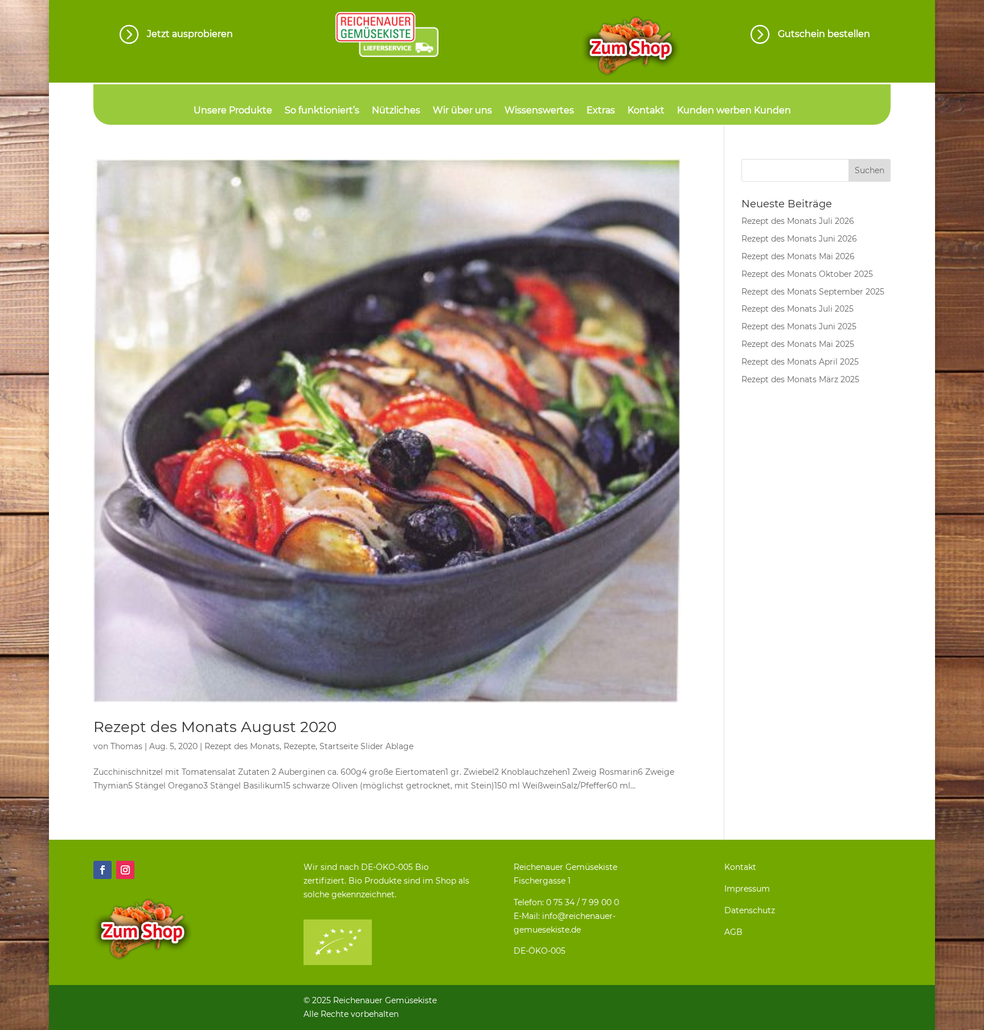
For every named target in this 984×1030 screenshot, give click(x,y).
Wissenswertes (539, 111)
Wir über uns (462, 111)
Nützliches (396, 111)
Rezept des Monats (242, 746)
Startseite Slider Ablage (366, 746)
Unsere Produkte (233, 111)
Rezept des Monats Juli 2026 (797, 221)
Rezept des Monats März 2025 (800, 379)
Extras (601, 111)
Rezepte (299, 746)
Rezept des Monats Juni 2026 (799, 239)
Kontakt (646, 111)
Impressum (747, 889)
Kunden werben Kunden (734, 111)
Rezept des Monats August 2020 (215, 727)
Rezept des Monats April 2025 (800, 362)
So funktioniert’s (322, 111)
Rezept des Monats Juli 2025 (797, 309)
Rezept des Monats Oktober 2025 (807, 274)
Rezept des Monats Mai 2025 (797, 344)
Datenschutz (749, 910)
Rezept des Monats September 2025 (812, 292)
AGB (733, 932)
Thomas (126, 746)
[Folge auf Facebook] (102, 870)
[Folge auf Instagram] (125, 870)
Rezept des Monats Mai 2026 (798, 256)
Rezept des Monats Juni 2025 (798, 326)
